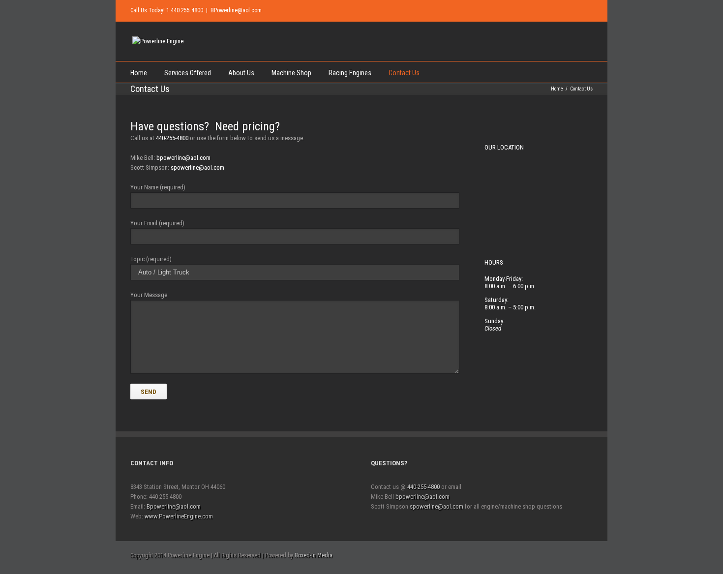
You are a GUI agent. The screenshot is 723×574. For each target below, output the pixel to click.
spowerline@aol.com (197, 167)
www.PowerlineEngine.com (179, 516)
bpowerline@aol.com (183, 157)
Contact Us (404, 73)
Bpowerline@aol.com (174, 506)
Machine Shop (291, 73)
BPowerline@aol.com (236, 10)
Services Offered (187, 73)
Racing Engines (350, 73)
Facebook (579, 9)
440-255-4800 (172, 138)
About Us (241, 73)
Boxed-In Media (313, 555)
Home (138, 73)
